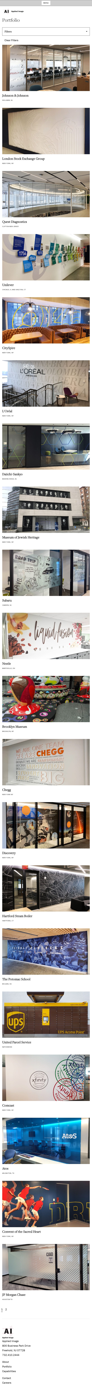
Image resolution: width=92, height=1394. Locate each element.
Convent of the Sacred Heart (21, 1231)
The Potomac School (16, 979)
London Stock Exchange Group (23, 158)
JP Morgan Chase (14, 1294)
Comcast (8, 1105)
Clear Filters (11, 40)
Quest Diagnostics (14, 222)
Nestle (6, 663)
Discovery (9, 853)
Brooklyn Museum (14, 726)
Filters (8, 31)
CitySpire (8, 348)
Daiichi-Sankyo (12, 474)
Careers (6, 1382)
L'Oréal (7, 411)
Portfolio (7, 1366)
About (5, 1361)
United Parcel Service (16, 1042)
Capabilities (9, 1371)
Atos (5, 1168)
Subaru (7, 600)
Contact (6, 1378)
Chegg (6, 790)
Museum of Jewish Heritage (20, 537)
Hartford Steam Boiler (17, 916)
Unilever (8, 285)
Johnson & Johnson (15, 95)
